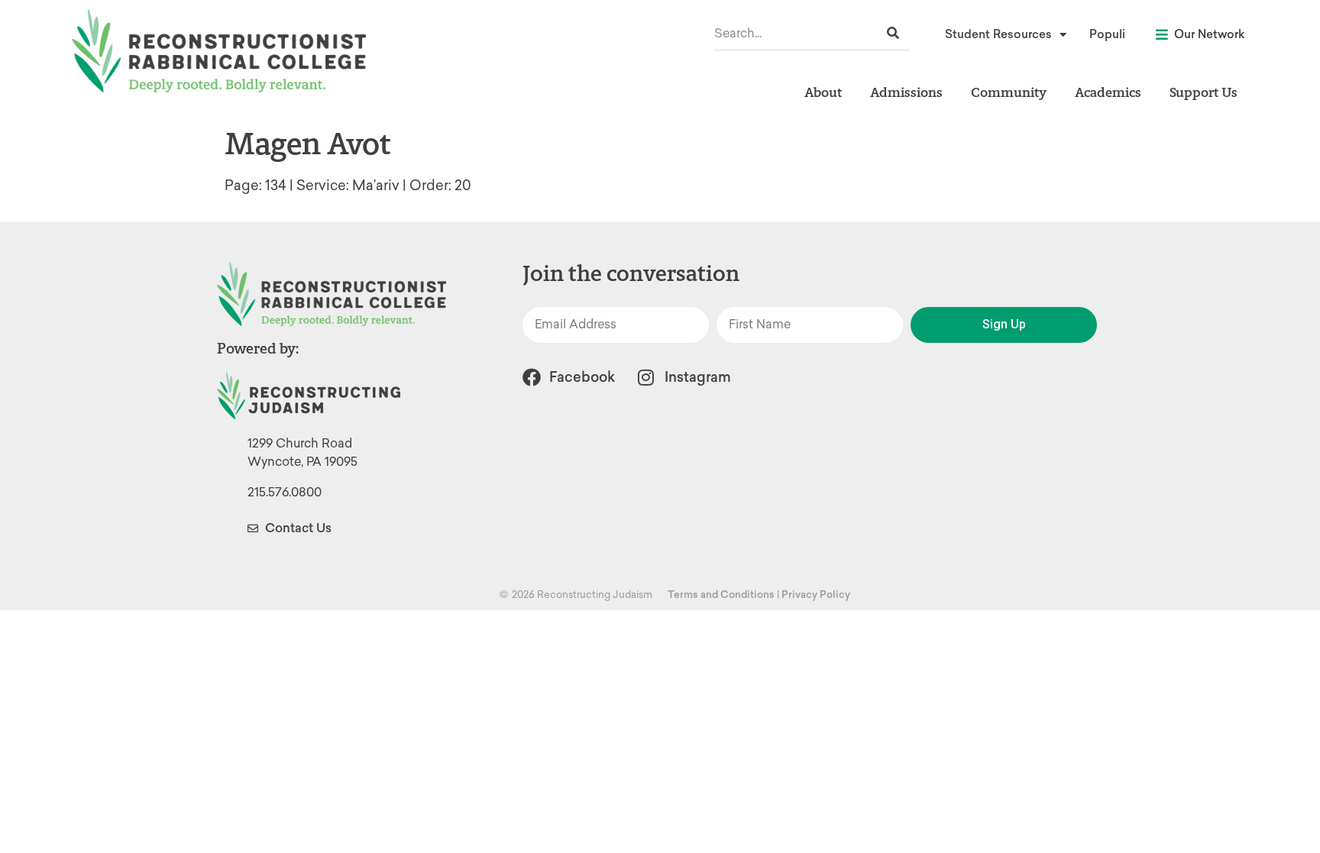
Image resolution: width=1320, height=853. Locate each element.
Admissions (906, 92)
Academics (1108, 92)
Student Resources (998, 34)
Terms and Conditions (721, 594)
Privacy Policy (815, 594)
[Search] (893, 33)
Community (1009, 92)
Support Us (1204, 92)
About (823, 92)
